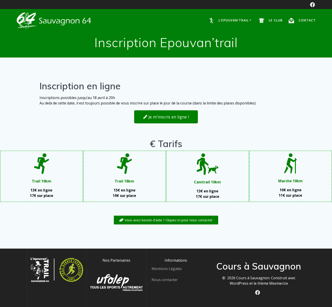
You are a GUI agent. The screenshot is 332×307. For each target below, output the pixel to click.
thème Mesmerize (272, 283)
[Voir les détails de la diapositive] (116, 282)
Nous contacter (165, 279)
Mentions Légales (167, 268)
